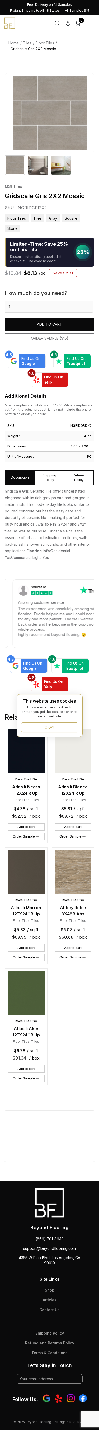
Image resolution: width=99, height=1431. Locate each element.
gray (53, 218)
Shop (49, 1290)
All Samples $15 (77, 10)
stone (12, 228)
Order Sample (24, 836)
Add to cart (49, 324)
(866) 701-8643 (50, 1239)
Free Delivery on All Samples (49, 5)
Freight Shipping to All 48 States (35, 10)
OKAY (49, 727)
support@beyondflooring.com (49, 1248)
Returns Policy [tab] (79, 477)
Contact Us (49, 1309)
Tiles (27, 43)
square (71, 218)
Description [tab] (20, 477)
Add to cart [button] (26, 827)
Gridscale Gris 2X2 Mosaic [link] (33, 48)
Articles (49, 1300)
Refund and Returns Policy (49, 1343)
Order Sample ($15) (49, 338)
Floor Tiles (45, 43)
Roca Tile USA (26, 779)
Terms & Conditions (49, 1352)
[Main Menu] (90, 23)
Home (13, 43)
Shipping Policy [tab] (49, 477)
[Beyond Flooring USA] (10, 22)
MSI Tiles (13, 186)
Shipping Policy (49, 1333)
